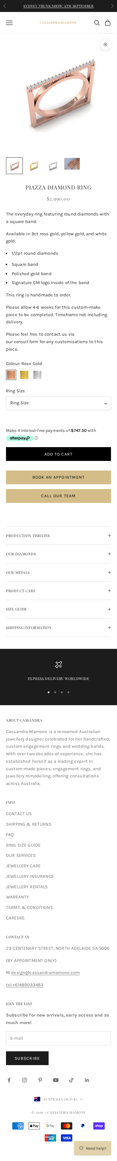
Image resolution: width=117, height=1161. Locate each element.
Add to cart (58, 454)
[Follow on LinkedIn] (87, 1080)
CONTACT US (19, 813)
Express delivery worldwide (58, 678)
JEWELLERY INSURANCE (30, 876)
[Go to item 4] (72, 163)
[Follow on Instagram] (25, 1080)
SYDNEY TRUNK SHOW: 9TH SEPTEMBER (58, 6)
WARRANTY (17, 897)
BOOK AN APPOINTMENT (58, 477)
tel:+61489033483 (24, 984)
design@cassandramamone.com (45, 972)
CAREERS (15, 918)
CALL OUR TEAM (58, 495)
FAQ (10, 834)
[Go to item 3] (52, 165)
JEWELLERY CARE (23, 866)
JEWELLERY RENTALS (27, 886)
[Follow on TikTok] (71, 1080)
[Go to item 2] (33, 165)
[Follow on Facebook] (9, 1080)
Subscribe (27, 1058)
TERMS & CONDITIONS (29, 907)
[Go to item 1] (14, 165)
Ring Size (15, 390)
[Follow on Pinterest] (40, 1080)
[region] (58, 671)
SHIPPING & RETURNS (28, 824)
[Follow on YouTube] (56, 1080)
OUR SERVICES (21, 855)
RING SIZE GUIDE (23, 845)
